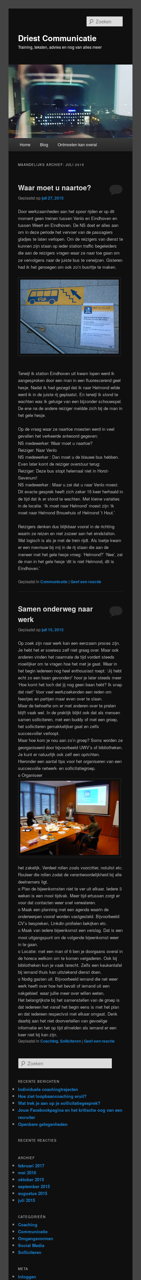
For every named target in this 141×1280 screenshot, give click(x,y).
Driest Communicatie (57, 37)
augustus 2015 (32, 1193)
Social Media (31, 1245)
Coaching (49, 1041)
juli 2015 (26, 1200)
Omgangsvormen (35, 1238)
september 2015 (34, 1186)
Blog (44, 144)
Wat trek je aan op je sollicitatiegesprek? (59, 1103)
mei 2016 (27, 1172)
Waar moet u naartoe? (54, 187)
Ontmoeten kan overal (77, 144)
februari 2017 (31, 1165)
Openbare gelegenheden (43, 1124)
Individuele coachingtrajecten (48, 1089)
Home (25, 144)
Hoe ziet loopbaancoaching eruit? (52, 1096)
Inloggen (27, 1276)
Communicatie (54, 582)
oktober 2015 (31, 1179)
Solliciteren (70, 1041)
